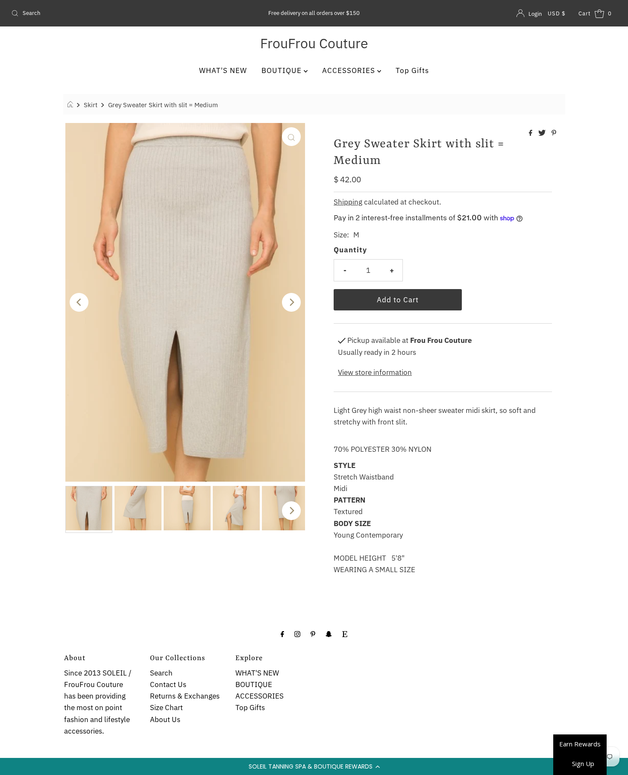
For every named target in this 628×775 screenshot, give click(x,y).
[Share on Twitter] (542, 133)
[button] (314, 766)
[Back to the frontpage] (71, 104)
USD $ (557, 13)
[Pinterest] (313, 633)
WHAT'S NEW (223, 70)
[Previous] (79, 302)
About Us (165, 719)
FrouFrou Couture (314, 43)
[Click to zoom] (291, 136)
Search (161, 673)
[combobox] (107, 13)
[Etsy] (344, 633)
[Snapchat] (329, 633)
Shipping (348, 202)
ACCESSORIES (349, 70)
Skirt (90, 104)
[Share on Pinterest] (554, 133)
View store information (375, 372)
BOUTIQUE (282, 70)
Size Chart (166, 707)
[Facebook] (282, 633)
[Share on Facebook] (531, 133)
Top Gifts (412, 70)
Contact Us (168, 684)
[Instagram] (297, 633)
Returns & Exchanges (185, 696)
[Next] (291, 302)
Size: (341, 235)
